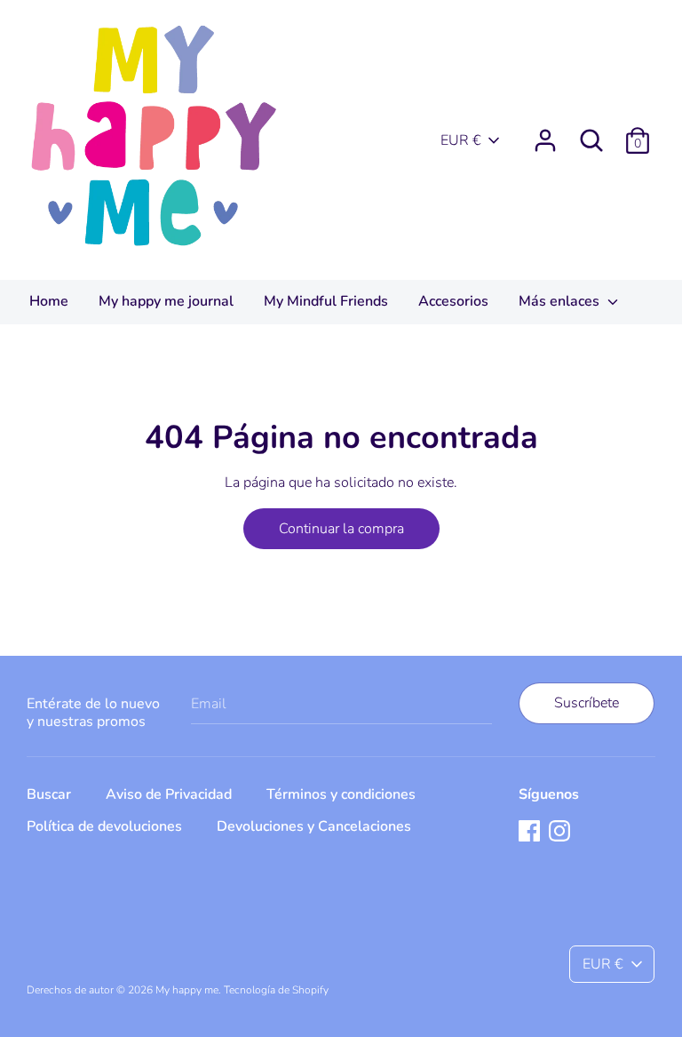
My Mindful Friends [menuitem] (326, 301)
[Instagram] (559, 830)
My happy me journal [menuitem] (166, 301)
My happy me (186, 990)
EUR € (460, 140)
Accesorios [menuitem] (453, 301)
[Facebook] (529, 830)
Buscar (49, 794)
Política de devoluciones (104, 826)
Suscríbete (586, 703)
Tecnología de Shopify (276, 990)
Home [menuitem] (48, 301)
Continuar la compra (341, 528)
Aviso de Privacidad (169, 794)
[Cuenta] (545, 133)
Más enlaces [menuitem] (561, 301)
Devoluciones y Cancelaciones (314, 826)
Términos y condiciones (341, 794)
